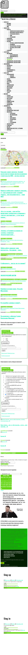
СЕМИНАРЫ (12, 77)
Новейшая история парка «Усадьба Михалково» (12, 290)
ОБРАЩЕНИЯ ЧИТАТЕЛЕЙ (13, 110)
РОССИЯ (9, 25)
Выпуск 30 (3, 446)
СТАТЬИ (8, 95)
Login (2, 17)
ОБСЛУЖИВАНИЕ (14, 55)
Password (4, 348)
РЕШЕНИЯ (9, 125)
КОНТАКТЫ (7, 557)
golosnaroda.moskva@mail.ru (11, 566)
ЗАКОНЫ (9, 107)
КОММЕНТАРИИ (10, 101)
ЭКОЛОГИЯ (9, 59)
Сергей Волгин (9, 207)
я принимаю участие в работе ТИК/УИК (16, 379)
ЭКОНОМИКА (7, 64)
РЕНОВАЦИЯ (10, 40)
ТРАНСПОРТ (10, 71)
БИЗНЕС (9, 68)
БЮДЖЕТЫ (9, 65)
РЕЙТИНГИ (9, 103)
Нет (7, 340)
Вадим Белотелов (10, 167)
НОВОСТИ (6, 22)
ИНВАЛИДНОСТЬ (14, 56)
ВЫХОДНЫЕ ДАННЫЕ (9, 555)
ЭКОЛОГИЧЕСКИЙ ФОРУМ (8, 275)
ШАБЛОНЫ (9, 112)
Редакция (8, 283)
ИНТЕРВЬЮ (9, 98)
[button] (7, 580)
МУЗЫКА (9, 91)
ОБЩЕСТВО (6, 28)
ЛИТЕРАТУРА (10, 86)
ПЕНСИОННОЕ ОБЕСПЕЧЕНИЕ (14, 62)
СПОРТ (8, 89)
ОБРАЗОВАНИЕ (10, 74)
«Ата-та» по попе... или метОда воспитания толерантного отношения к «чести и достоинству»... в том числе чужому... (13, 214)
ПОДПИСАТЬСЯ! (4, 464)
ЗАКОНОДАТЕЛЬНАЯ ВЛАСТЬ (17, 31)
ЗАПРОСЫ (9, 109)
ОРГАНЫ (9, 41)
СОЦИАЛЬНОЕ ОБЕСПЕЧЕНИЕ (14, 61)
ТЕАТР (8, 92)
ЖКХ (11, 116)
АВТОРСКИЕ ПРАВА (9, 554)
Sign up (23, 630)
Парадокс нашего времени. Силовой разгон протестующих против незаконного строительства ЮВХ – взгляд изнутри (14, 174)
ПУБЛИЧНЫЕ (13, 119)
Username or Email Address (8, 345)
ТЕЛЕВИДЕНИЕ (10, 85)
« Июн (2, 490)
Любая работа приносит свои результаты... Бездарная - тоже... (11, 249)
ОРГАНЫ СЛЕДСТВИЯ (15, 47)
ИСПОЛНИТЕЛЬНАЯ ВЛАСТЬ (16, 32)
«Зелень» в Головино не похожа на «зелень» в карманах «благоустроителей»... (11, 233)
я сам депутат (9, 393)
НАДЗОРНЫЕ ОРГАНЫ (15, 46)
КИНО (8, 83)
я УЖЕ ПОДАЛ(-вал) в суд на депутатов (16, 391)
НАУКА (8, 79)
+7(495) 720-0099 (5, 564)
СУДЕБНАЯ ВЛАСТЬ (14, 34)
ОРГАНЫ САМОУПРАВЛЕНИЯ (17, 43)
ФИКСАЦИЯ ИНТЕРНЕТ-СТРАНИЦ (15, 128)
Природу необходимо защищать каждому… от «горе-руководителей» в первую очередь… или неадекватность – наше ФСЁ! (14, 194)
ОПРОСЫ (9, 130)
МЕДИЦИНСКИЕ (13, 115)
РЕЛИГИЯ (9, 50)
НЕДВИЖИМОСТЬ (11, 70)
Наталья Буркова (10, 186)
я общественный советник (13, 380)
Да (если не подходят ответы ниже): (15, 376)
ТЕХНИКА (9, 80)
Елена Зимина (9, 244)
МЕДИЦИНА (9, 53)
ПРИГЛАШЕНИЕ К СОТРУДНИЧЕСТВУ (13, 551)
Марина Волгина (9, 258)
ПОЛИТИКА (9, 38)
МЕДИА (8, 127)
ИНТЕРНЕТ (9, 82)
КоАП (11, 121)
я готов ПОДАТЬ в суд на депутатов (15, 390)
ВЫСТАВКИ (9, 88)
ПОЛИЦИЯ (12, 44)
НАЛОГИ (9, 67)
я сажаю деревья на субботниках (14, 394)
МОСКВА (9, 23)
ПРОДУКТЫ (10, 58)
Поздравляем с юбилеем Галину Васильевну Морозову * (11, 317)
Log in (17, 586)
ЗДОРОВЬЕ (6, 52)
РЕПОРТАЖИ (10, 97)
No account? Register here (8, 353)
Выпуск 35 (3, 436)
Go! (2, 12)
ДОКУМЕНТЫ (7, 106)
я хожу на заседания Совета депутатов (16, 377)
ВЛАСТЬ (9, 29)
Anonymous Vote (6, 331)
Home (2, 142)
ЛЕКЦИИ (12, 76)
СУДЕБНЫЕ (12, 113)
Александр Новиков (10, 271)
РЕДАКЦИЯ (12, 37)
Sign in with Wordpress (7, 333)
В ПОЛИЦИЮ (13, 122)
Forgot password (6, 355)
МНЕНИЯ (6, 94)
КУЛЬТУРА (6, 73)
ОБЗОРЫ (9, 100)
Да (7, 338)
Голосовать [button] (5, 342)
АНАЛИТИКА (10, 104)
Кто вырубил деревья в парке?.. (11, 303)
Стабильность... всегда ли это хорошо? (13, 263)
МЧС (11, 49)
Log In (3, 350)
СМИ (11, 35)
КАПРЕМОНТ (13, 118)
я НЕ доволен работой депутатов (14, 388)
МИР (8, 26)
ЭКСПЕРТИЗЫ (10, 124)
